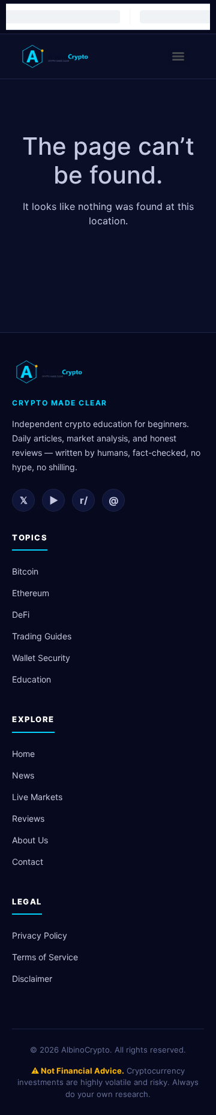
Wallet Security (41, 658)
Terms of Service (45, 957)
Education (31, 679)
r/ (84, 500)
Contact (27, 861)
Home (23, 754)
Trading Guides (41, 636)
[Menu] (178, 56)
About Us (30, 840)
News (23, 775)
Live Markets (37, 797)
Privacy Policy (39, 935)
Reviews (28, 818)
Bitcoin (25, 571)
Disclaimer (32, 978)
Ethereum (30, 593)
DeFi (20, 614)
